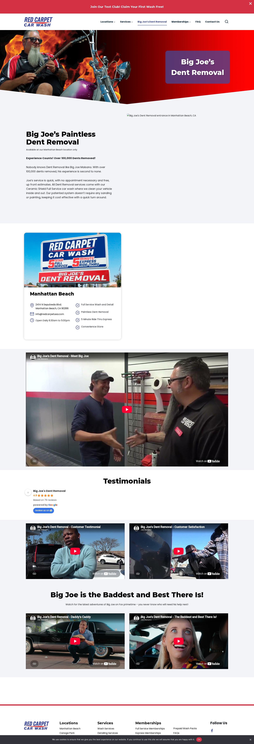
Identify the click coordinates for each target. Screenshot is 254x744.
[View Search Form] (226, 22)
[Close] (250, 3)
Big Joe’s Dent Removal (152, 21)
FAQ (197, 21)
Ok (199, 739)
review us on (44, 510)
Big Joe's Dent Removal (49, 491)
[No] (250, 739)
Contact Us (212, 21)
